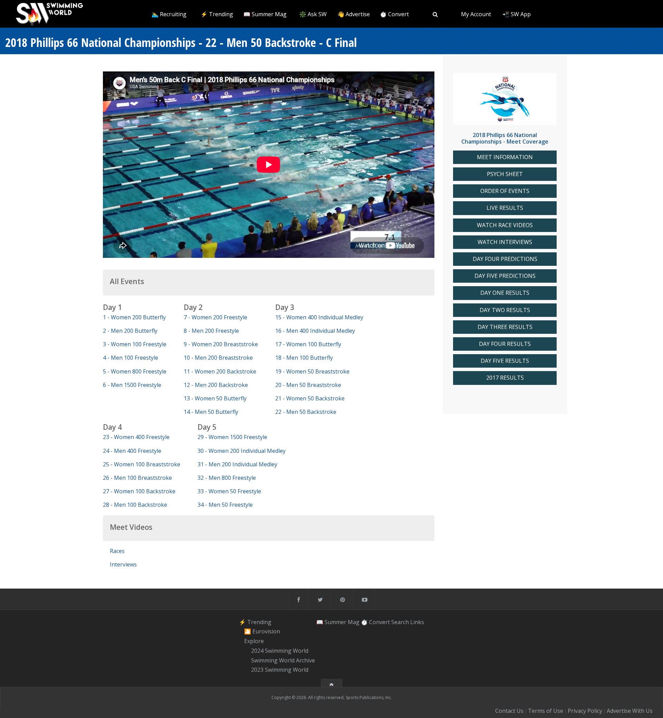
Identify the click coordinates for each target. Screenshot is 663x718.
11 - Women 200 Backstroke (220, 371)
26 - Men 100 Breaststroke (137, 478)
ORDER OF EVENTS (504, 191)
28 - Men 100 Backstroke (135, 504)
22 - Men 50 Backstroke (305, 412)
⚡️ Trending (217, 14)
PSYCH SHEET (505, 174)
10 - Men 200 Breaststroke (218, 357)
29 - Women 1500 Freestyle (232, 437)
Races (117, 551)
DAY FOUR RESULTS (505, 344)
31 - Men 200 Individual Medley (237, 464)
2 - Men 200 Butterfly (130, 330)
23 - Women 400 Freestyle (136, 437)
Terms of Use (545, 711)
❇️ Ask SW (313, 14)
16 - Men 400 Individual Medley (315, 330)
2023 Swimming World (279, 670)
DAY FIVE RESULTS (505, 361)
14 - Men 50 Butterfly (211, 412)
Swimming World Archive (283, 660)
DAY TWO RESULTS (505, 310)
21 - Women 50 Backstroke (310, 398)
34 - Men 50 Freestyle (225, 504)
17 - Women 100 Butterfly (308, 344)
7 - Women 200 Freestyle (215, 317)
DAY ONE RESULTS (504, 293)
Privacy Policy (585, 711)
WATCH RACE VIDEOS (505, 225)
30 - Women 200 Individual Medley (242, 451)
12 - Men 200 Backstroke (216, 385)
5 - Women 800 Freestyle (134, 371)
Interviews (123, 564)
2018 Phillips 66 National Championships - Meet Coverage (504, 138)
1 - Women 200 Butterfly (134, 317)
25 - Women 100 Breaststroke (141, 464)
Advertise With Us (630, 711)
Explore (254, 641)
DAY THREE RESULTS (505, 327)
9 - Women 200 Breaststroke (221, 344)
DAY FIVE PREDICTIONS (505, 276)
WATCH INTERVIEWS (505, 242)
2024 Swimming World (279, 650)
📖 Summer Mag (265, 14)
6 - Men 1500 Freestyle (132, 385)
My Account (476, 14)
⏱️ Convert (394, 14)
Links (417, 622)
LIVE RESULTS (505, 208)
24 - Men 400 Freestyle (132, 451)
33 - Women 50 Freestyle (229, 491)
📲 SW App (516, 14)
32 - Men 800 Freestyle (227, 478)
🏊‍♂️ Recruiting (169, 14)
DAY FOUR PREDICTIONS (505, 259)
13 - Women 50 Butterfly (215, 398)
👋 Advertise (353, 14)
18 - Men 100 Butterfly (304, 357)
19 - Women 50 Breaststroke (312, 371)
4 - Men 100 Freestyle (130, 357)
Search (400, 622)
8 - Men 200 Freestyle (211, 330)
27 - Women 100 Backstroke (139, 491)
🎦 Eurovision (262, 631)
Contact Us (509, 711)
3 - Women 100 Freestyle (134, 344)
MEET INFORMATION (505, 157)
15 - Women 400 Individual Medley (319, 317)
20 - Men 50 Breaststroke (308, 385)
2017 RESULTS (505, 378)
